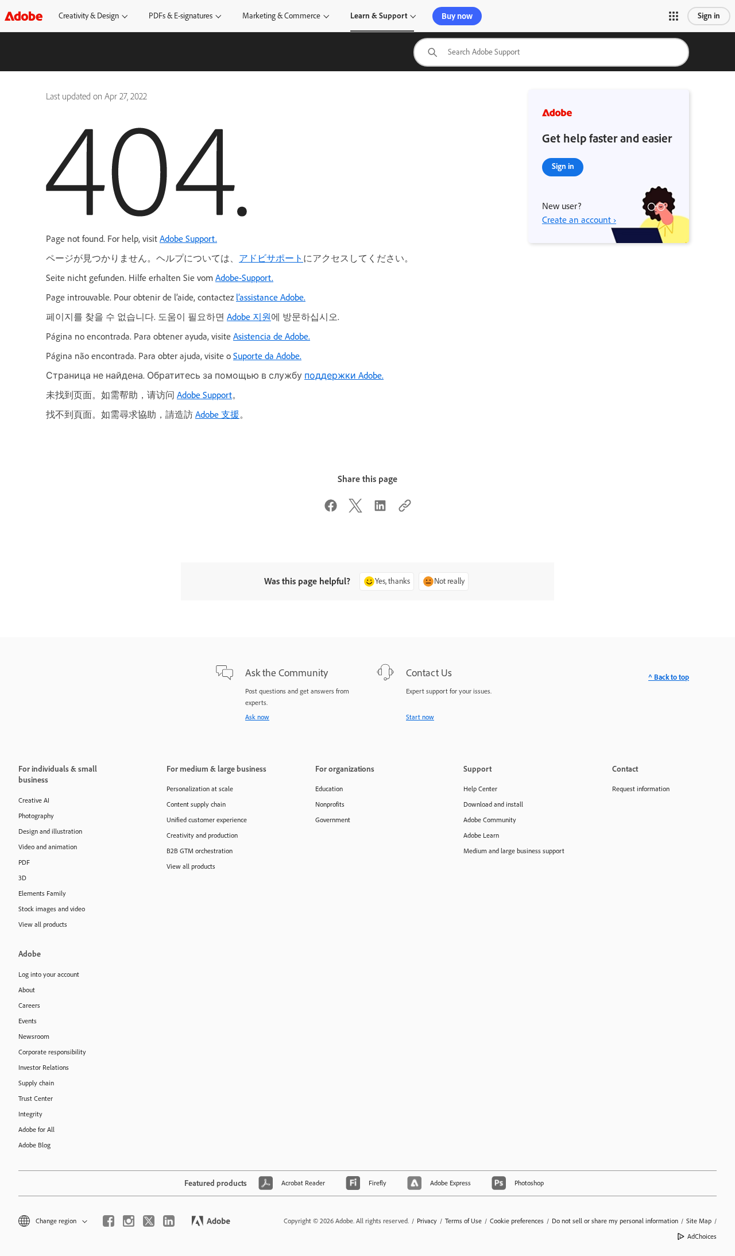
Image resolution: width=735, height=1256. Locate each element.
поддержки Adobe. (344, 375)
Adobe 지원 (249, 316)
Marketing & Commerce (281, 16)
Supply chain (36, 1083)
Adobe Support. (188, 238)
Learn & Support (378, 16)
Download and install (493, 804)
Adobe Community (489, 820)
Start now (420, 717)
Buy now (457, 16)
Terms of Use (463, 1221)
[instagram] (128, 1221)
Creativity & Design (89, 16)
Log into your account (48, 974)
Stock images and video (51, 909)
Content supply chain (196, 804)
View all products (42, 924)
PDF (24, 862)
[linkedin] (169, 1221)
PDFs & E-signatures (180, 16)
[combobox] (551, 52)
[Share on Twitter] (355, 509)
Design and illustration (50, 831)
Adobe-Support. (244, 277)
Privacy (427, 1221)
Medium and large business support (513, 851)
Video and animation (47, 847)
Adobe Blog (34, 1145)
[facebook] (108, 1221)
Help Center (480, 789)
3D (22, 878)
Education (329, 789)
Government (332, 820)
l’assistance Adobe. (270, 297)
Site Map (698, 1221)
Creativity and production (202, 835)
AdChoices (702, 1236)
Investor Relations (43, 1068)
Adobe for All (36, 1130)
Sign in (709, 16)
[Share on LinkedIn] (380, 509)
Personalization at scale (200, 789)
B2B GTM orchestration (200, 851)
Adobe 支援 (217, 414)
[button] (673, 16)
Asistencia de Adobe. (271, 336)
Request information (641, 789)
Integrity (30, 1114)
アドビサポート (271, 258)
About (26, 990)
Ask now (257, 717)
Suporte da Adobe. (267, 355)
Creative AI (33, 800)
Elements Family (42, 893)
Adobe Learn (481, 835)
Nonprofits (330, 804)
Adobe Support (204, 395)
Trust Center (35, 1099)
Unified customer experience (207, 820)
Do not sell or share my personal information (615, 1221)
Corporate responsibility (52, 1052)
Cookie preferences (517, 1221)
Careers (29, 1005)
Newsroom (33, 1036)
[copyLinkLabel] (405, 509)
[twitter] (148, 1221)
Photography (36, 816)
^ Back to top (668, 677)
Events (27, 1021)
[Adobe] (23, 16)
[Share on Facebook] (331, 509)
